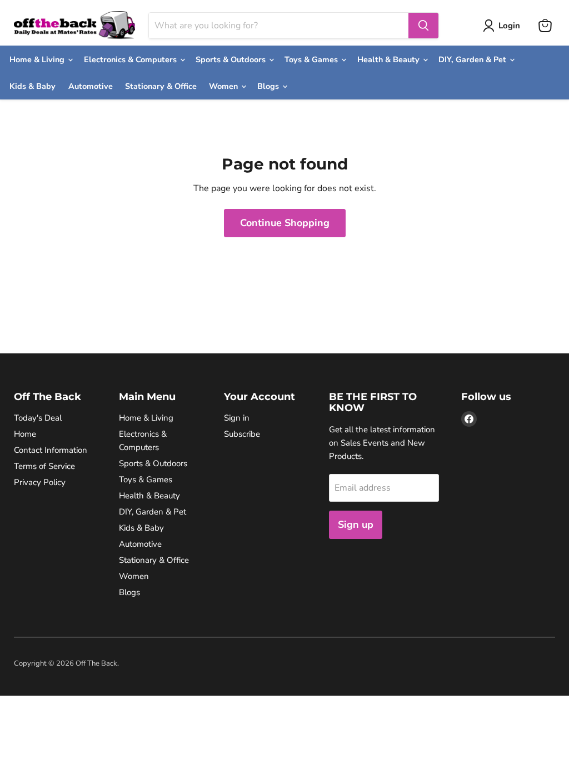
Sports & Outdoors (232, 59)
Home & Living (38, 59)
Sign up (355, 524)
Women (224, 86)
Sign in (236, 417)
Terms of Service (44, 466)
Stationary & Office (161, 86)
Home (25, 434)
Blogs (269, 86)
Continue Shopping (285, 222)
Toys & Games (312, 59)
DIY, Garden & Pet (473, 59)
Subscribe (242, 434)
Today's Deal (38, 417)
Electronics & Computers (131, 59)
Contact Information (50, 450)
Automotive (90, 86)
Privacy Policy (40, 482)
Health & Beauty (389, 59)
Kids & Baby (32, 86)
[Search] (423, 25)
